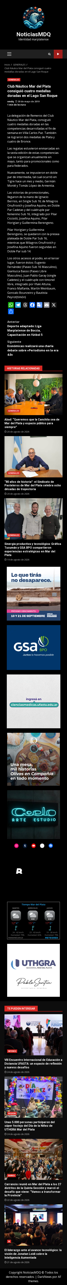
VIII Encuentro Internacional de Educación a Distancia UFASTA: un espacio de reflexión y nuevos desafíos (33, 1034)
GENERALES (13, 79)
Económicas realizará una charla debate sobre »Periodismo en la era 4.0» (32, 348)
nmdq (10, 101)
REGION (12, 1113)
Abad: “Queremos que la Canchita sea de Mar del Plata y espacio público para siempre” (33, 394)
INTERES (12, 1051)
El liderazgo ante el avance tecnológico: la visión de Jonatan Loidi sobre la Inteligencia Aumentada (33, 1225)
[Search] (49, 54)
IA (9, 1241)
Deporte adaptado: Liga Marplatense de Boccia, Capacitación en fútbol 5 (25, 328)
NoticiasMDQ (33, 34)
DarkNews (45, 1277)
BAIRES (11, 1175)
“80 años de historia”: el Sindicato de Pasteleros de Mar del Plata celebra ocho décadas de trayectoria (33, 456)
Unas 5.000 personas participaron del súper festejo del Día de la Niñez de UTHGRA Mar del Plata (33, 1097)
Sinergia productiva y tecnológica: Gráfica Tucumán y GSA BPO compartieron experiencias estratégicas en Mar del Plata (33, 518)
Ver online (58, 54)
